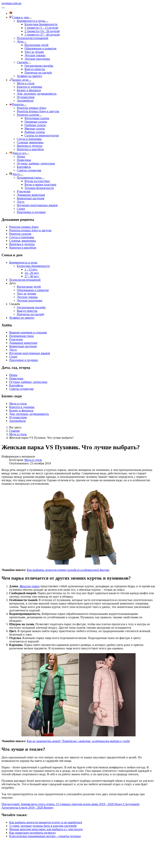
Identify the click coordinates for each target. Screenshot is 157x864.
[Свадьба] (29, 63)
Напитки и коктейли (30, 149)
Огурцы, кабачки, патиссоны (36, 163)
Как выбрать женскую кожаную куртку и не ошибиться (45, 822)
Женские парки (30, 586)
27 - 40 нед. (32, 276)
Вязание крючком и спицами (28, 332)
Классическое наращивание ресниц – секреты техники (45, 836)
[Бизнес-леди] (29, 80)
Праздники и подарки (31, 212)
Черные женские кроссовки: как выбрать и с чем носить (46, 829)
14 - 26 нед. (32, 272)
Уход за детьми (34, 51)
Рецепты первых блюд (31, 107)
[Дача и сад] (27, 154)
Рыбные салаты (35, 132)
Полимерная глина (29, 177)
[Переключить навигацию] (3, 7)
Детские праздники (37, 58)
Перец (21, 156)
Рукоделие (23, 191)
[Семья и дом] (30, 18)
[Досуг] (21, 175)
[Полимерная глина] (42, 178)
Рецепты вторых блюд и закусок (38, 111)
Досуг (21, 201)
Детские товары (35, 55)
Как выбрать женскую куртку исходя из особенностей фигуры (68, 570)
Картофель (24, 166)
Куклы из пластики (37, 181)
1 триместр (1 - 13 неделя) (41, 27)
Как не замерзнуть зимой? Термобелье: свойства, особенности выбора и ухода (78, 741)
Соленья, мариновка (30, 142)
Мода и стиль (25, 83)
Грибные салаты (35, 125)
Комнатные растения (30, 198)
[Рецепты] (25, 105)
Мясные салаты (35, 128)
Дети (20, 41)
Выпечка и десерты (29, 145)
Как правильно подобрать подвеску (32, 832)
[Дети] (24, 42)
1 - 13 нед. (31, 269)
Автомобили (25, 100)
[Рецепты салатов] (40, 115)
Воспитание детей (36, 45)
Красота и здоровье (29, 86)
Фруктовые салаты (37, 118)
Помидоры (24, 160)
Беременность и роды (31, 20)
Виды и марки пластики (40, 184)
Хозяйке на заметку (29, 76)
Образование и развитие (40, 48)
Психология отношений (32, 38)
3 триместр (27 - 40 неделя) (42, 34)
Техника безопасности (39, 188)
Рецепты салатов (28, 114)
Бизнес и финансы (29, 90)
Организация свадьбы (39, 65)
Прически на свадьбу (38, 72)
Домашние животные (31, 194)
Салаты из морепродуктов (42, 135)
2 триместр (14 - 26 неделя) (42, 31)
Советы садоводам (29, 170)
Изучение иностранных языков (37, 205)
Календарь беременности (41, 24)
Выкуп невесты (35, 69)
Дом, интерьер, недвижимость (36, 93)
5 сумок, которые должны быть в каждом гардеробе (43, 825)
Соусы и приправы (29, 138)
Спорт (21, 208)
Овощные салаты (36, 121)
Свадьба (22, 62)
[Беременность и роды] (46, 21)
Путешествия (25, 97)
